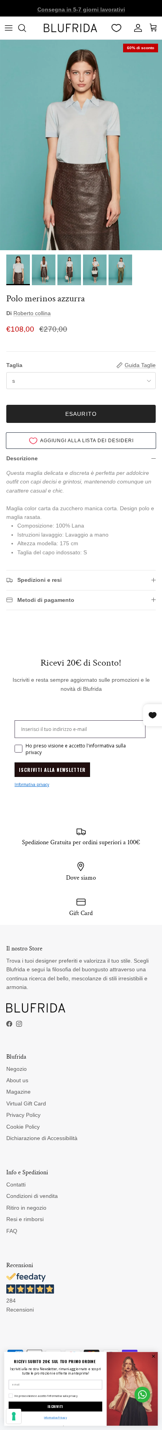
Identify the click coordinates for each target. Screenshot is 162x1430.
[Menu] (8, 28)
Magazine (18, 1092)
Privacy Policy (23, 1115)
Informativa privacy (32, 784)
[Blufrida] (70, 27)
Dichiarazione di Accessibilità (41, 1138)
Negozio (16, 1069)
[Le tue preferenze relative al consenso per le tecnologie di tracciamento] (13, 1416)
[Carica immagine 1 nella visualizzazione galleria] (81, 145)
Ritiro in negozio (26, 1208)
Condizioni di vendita (32, 1196)
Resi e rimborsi (25, 1219)
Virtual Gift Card (26, 1103)
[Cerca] (26, 28)
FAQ (11, 1231)
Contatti (16, 1184)
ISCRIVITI (55, 1406)
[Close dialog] (154, 1356)
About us (17, 1080)
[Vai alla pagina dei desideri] (116, 28)
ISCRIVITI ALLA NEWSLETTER (52, 769)
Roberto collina (32, 313)
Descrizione (22, 458)
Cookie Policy (23, 1127)
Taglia (14, 365)
